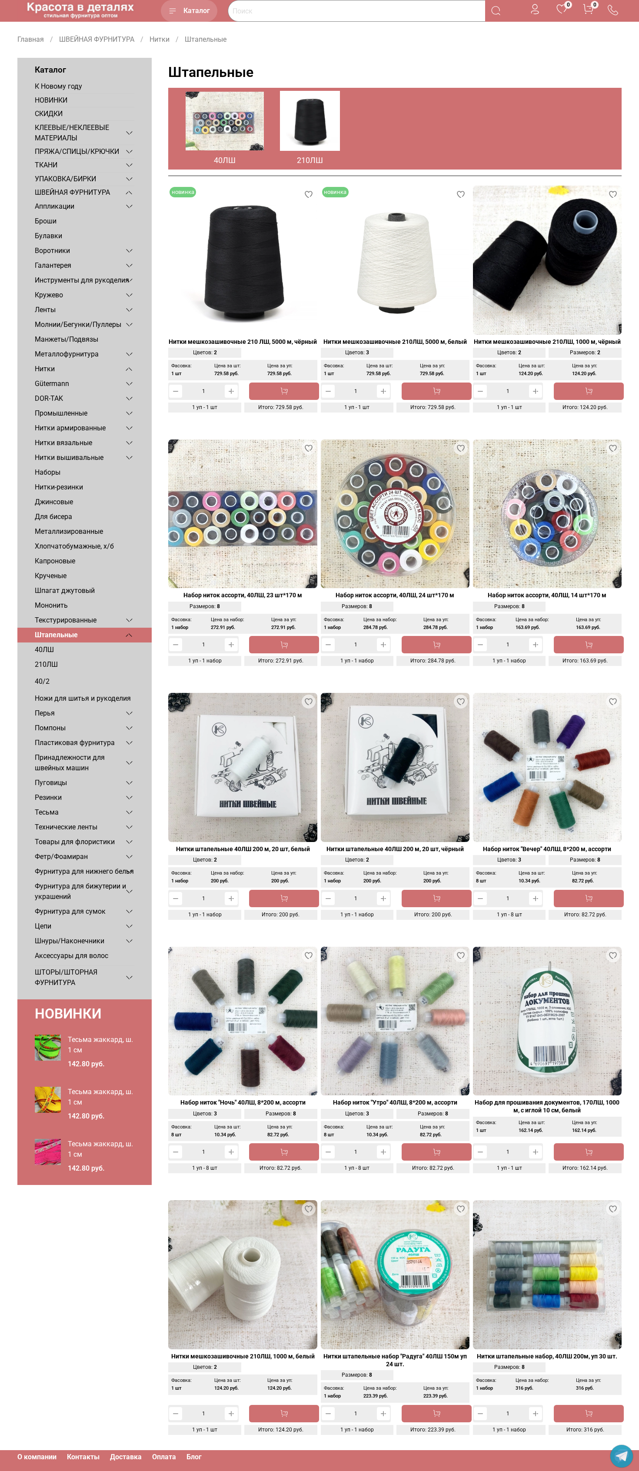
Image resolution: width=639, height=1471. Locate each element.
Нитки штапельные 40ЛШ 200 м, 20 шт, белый (243, 849)
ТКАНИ (46, 165)
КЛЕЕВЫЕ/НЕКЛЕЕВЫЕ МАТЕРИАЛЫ (72, 132)
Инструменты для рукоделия (82, 280)
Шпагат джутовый (65, 590)
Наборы (47, 472)
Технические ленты (66, 827)
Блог (194, 1457)
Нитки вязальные (63, 443)
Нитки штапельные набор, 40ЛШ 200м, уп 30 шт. (547, 1356)
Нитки (160, 39)
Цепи (43, 926)
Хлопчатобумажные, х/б (74, 546)
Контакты (83, 1457)
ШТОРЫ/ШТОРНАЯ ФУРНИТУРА (66, 977)
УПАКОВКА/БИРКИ (65, 179)
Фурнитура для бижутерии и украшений (80, 891)
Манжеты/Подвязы (66, 339)
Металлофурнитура (67, 354)
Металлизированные (69, 531)
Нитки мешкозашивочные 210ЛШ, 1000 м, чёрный (547, 342)
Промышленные (61, 413)
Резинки (48, 797)
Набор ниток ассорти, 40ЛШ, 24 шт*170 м (395, 595)
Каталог (196, 11)
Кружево (49, 295)
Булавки (48, 236)
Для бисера (53, 517)
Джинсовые (54, 502)
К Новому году (58, 86)
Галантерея (53, 265)
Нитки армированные (70, 428)
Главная (30, 39)
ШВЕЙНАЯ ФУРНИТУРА (96, 39)
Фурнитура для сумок (70, 911)
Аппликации (54, 206)
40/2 (42, 681)
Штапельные (56, 635)
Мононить (51, 605)
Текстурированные (66, 620)
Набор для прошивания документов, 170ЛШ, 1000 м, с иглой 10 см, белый (547, 1106)
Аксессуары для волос (71, 956)
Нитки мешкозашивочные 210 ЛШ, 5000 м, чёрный (243, 342)
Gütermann (52, 383)
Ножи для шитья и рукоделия (83, 698)
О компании (37, 1457)
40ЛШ (44, 650)
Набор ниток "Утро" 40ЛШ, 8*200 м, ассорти (395, 1102)
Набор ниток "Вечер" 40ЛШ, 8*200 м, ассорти (547, 849)
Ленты (45, 310)
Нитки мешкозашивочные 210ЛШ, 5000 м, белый (395, 342)
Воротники (52, 250)
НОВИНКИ (51, 100)
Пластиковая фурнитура (75, 743)
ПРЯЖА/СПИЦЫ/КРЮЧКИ (77, 151)
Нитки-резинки (59, 487)
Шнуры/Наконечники (69, 941)
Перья (45, 713)
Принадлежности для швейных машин (70, 762)
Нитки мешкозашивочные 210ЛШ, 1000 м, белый (243, 1356)
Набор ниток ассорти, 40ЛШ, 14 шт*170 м (547, 595)
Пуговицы (51, 783)
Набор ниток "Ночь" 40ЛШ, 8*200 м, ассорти (243, 1102)
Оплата (164, 1457)
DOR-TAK (49, 398)
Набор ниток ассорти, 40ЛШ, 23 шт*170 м (242, 595)
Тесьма (47, 812)
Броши (46, 221)
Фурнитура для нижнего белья (84, 871)
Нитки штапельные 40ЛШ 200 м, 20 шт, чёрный (395, 849)
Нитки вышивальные (69, 457)
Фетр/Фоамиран (61, 856)
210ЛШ (46, 664)
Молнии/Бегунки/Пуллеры (78, 324)
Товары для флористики (75, 842)
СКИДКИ (49, 114)
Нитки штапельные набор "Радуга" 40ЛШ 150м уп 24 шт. (395, 1360)
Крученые (51, 576)
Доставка (126, 1457)
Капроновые (55, 561)
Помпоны (50, 728)
